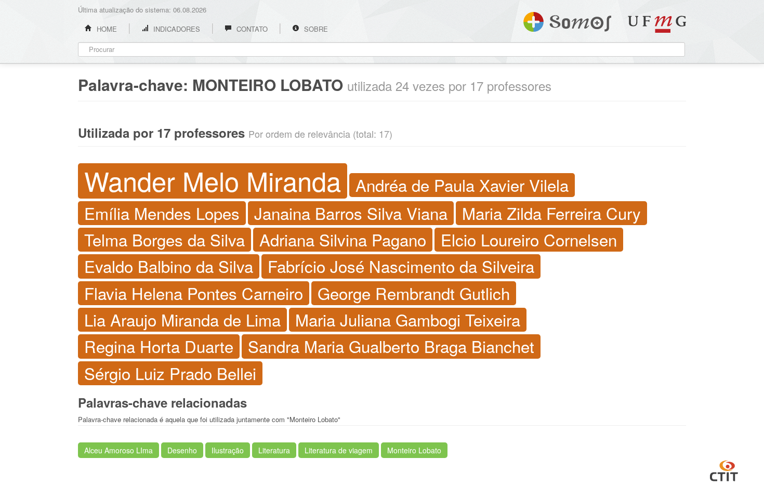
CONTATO (251, 29)
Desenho (182, 450)
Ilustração (228, 450)
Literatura (274, 450)
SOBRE (315, 29)
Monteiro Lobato (414, 450)
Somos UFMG (567, 19)
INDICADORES (175, 29)
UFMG (657, 24)
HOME (106, 29)
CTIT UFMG (724, 469)
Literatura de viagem (339, 450)
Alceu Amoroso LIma (118, 450)
